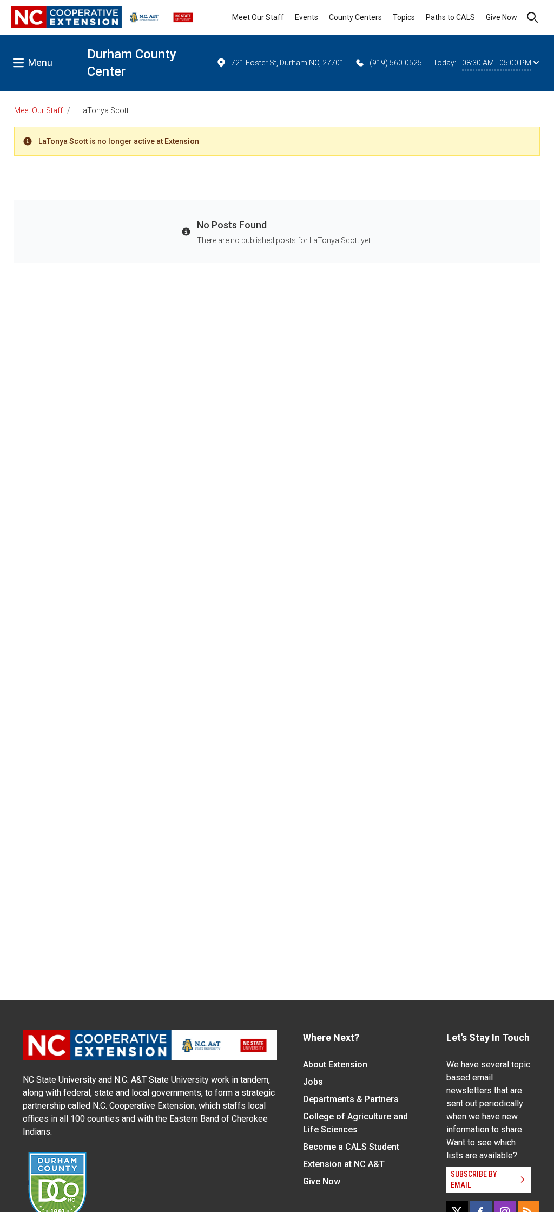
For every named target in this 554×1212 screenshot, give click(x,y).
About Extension (335, 1064)
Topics (404, 17)
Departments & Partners (351, 1099)
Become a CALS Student (351, 1147)
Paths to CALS (450, 17)
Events (306, 17)
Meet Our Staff (258, 17)
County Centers (355, 17)
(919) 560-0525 (396, 62)
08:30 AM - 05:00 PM (496, 62)
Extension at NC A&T (344, 1164)
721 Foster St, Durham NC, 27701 (287, 62)
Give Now (501, 17)
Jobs (313, 1082)
